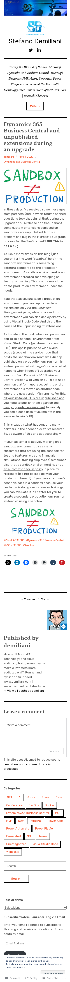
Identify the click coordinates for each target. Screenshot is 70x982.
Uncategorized (16, 844)
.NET (9, 797)
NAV (21, 821)
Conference (14, 805)
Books (45, 797)
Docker (49, 805)
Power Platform (45, 828)
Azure (31, 797)
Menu (34, 106)
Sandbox (29, 545)
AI (19, 797)
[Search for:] (35, 866)
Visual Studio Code (45, 844)
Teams (43, 836)
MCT (58, 813)
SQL (29, 836)
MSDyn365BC (13, 545)
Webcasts (12, 852)
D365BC (19, 540)
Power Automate (17, 828)
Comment (54, 751)
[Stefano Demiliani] (35, 8)
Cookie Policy (18, 967)
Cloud (8, 540)
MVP (9, 821)
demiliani (9, 156)
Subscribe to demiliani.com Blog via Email (34, 917)
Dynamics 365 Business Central (22, 161)
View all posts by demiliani (26, 690)
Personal (35, 821)
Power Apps (55, 821)
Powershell (13, 836)
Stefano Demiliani (35, 41)
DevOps (34, 805)
